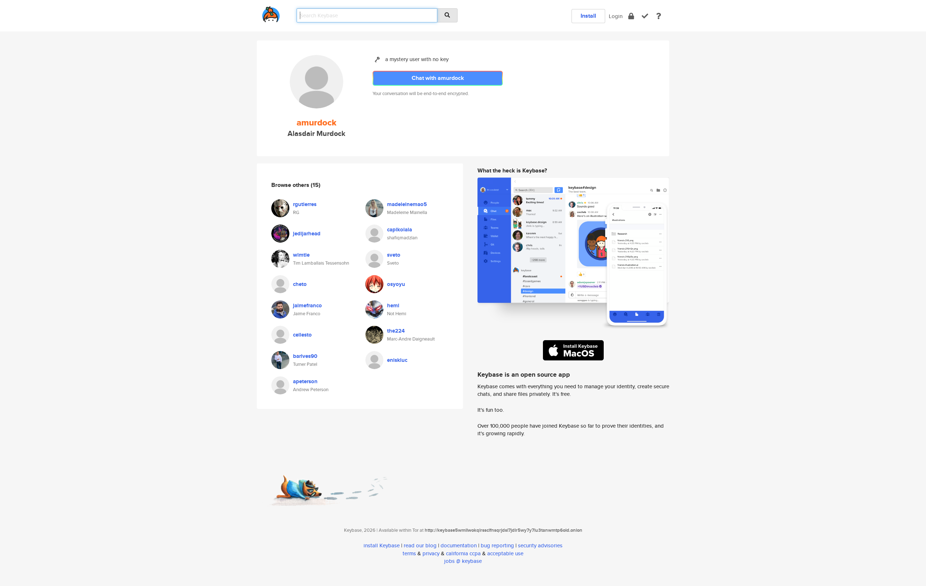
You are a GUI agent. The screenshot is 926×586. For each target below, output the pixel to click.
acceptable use (505, 553)
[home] (271, 13)
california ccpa (463, 553)
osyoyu (396, 284)
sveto (393, 255)
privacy (430, 553)
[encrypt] (631, 16)
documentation (459, 545)
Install (588, 16)
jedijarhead (306, 234)
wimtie (301, 255)
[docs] (658, 16)
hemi (393, 305)
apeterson (305, 381)
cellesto (302, 335)
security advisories (540, 545)
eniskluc (397, 360)
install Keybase (382, 545)
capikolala (399, 230)
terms (409, 553)
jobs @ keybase (463, 561)
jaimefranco (307, 305)
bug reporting (497, 545)
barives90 (305, 356)
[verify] (645, 16)
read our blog (420, 545)
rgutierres (305, 204)
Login (616, 16)
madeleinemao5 (407, 204)
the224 (396, 331)
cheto (300, 284)
